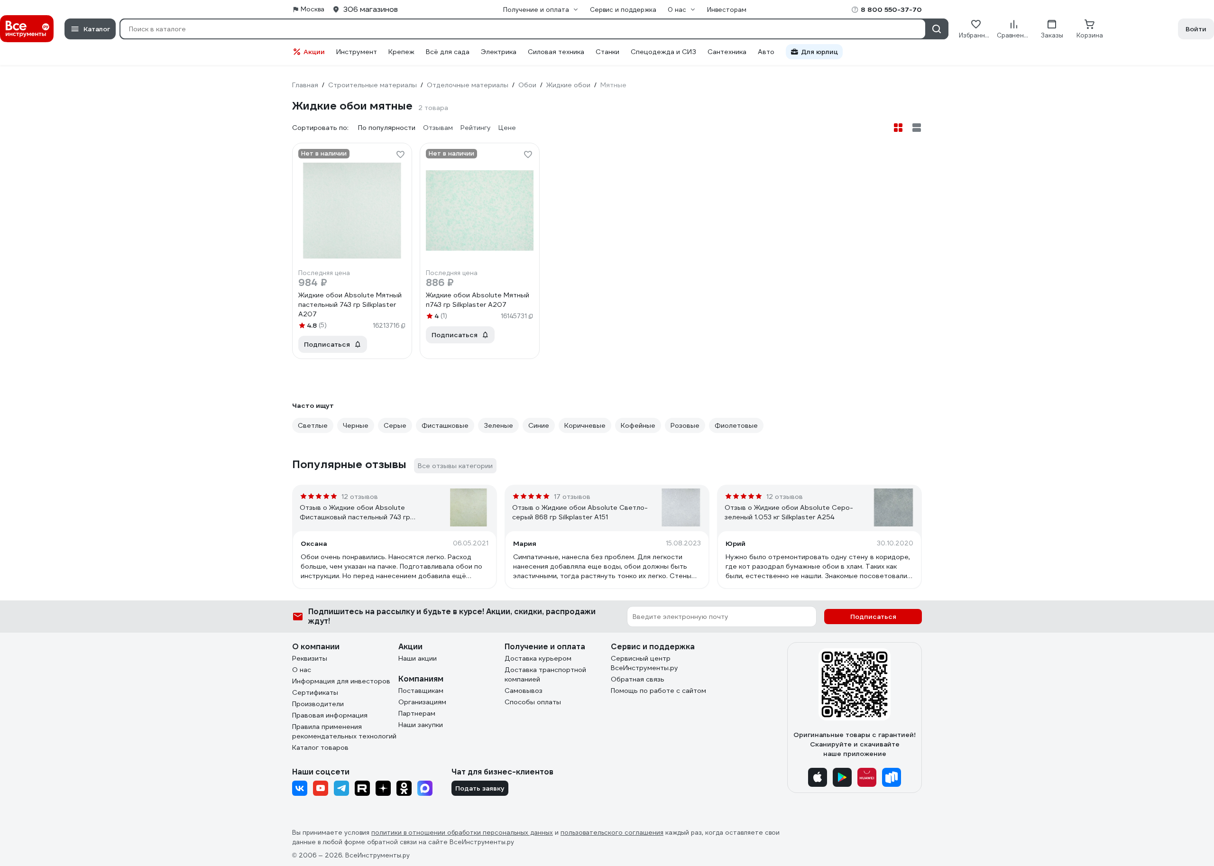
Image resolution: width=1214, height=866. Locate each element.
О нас (301, 669)
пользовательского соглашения (612, 833)
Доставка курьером (538, 658)
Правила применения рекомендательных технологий (344, 731)
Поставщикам (420, 690)
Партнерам (416, 713)
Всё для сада (447, 51)
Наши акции (417, 658)
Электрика (498, 51)
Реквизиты (309, 658)
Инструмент (356, 51)
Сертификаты (315, 692)
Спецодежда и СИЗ (663, 51)
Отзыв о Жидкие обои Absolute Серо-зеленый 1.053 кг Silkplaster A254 (789, 512)
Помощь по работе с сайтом (658, 690)
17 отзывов (572, 496)
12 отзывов (359, 496)
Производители (318, 704)
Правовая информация (330, 715)
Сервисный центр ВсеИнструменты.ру (644, 663)
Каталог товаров (320, 747)
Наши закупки (420, 724)
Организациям (422, 702)
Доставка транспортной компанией (545, 674)
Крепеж (401, 51)
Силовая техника (556, 51)
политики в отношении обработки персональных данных (462, 833)
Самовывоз (524, 690)
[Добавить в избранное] (400, 154)
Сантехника (727, 51)
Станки (607, 51)
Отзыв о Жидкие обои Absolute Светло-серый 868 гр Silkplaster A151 (580, 512)
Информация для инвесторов (341, 681)
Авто (766, 51)
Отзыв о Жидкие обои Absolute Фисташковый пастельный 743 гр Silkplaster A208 (355, 512)
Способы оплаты (533, 702)
